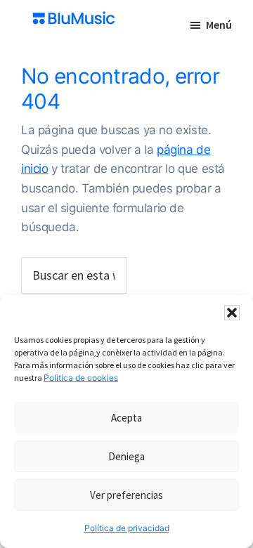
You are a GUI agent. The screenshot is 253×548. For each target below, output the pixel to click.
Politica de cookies (81, 377)
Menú (219, 25)
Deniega (126, 456)
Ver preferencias (126, 495)
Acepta (126, 417)
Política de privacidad (126, 528)
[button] (232, 313)
